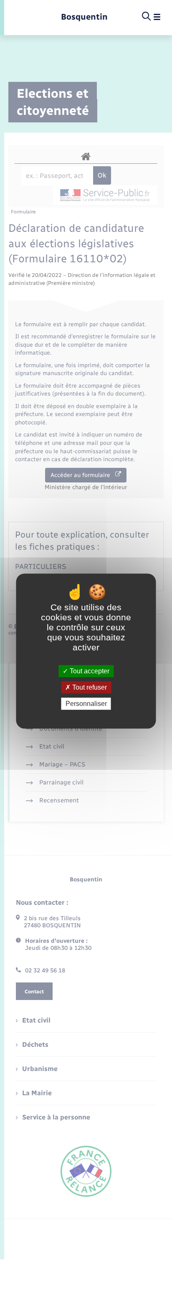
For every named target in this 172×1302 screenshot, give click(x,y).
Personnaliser (86, 703)
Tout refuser (89, 687)
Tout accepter (88, 671)
